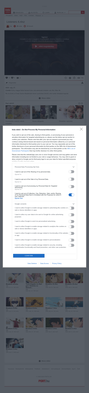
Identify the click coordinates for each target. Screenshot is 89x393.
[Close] (82, 130)
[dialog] (44, 197)
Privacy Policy (57, 263)
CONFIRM (29, 255)
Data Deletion (32, 263)
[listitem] (44, 167)
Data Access (44, 263)
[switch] (71, 171)
